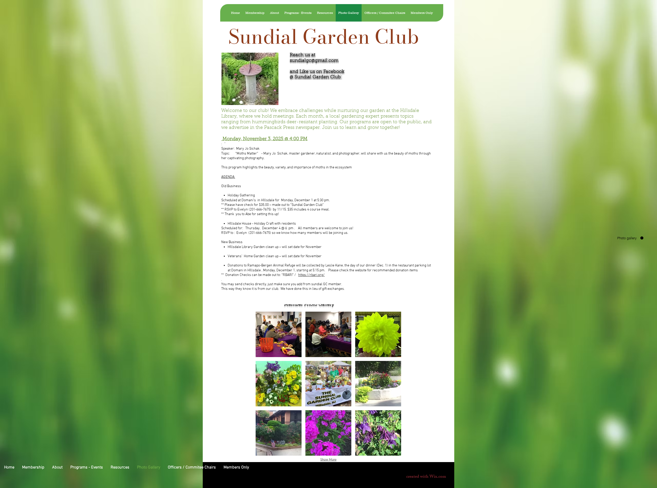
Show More (328, 459)
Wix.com (437, 477)
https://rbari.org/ (311, 275)
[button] (279, 334)
